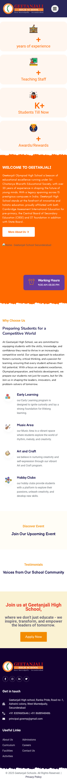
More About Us (17, 232)
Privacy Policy (34, 776)
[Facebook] (5, 679)
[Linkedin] (19, 679)
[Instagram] (12, 679)
